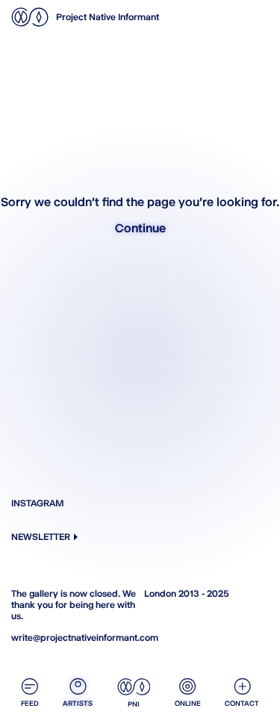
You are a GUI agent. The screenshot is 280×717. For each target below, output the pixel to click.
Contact (242, 703)
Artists (78, 703)
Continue (140, 228)
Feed (30, 703)
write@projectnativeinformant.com (74, 637)
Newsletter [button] (40, 536)
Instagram (37, 503)
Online (188, 703)
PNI (134, 704)
